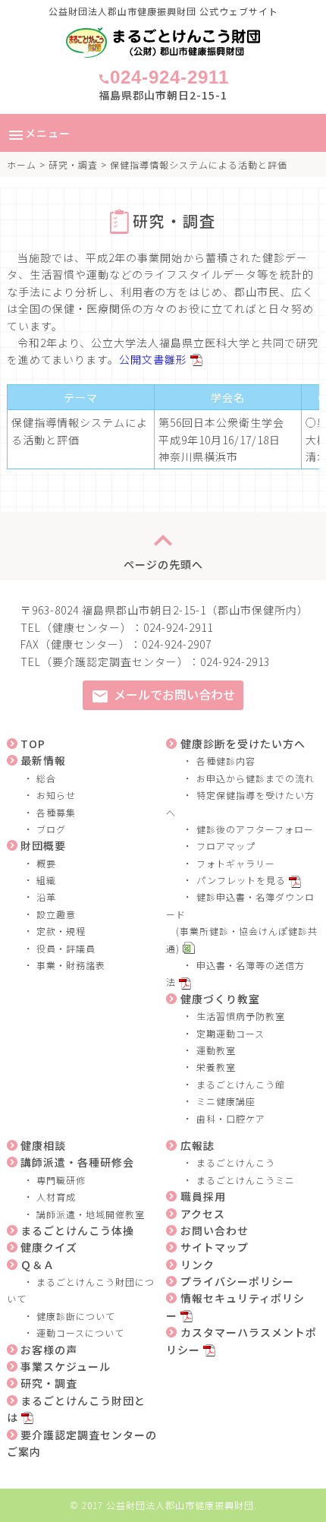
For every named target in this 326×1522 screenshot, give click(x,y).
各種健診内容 (225, 760)
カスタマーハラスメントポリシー (241, 1340)
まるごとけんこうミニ (245, 1179)
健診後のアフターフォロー (255, 829)
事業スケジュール (65, 1366)
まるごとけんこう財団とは (76, 1409)
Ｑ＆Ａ (37, 1264)
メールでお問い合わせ (163, 695)
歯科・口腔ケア (230, 1118)
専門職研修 (61, 1179)
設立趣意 (56, 914)
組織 (46, 879)
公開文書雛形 (153, 359)
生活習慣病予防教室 (240, 1015)
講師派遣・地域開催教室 (90, 1214)
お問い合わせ (214, 1230)
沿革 (46, 896)
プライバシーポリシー (237, 1281)
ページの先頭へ (163, 546)
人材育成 (56, 1196)
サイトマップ (214, 1247)
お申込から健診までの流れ (255, 778)
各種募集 (56, 812)
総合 (46, 778)
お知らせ (56, 794)
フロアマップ (225, 845)
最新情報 (43, 760)
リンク (197, 1264)
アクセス (202, 1213)
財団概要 (43, 845)
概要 (46, 863)
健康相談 (43, 1145)
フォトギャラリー (235, 863)
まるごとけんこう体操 (77, 1230)
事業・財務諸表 (70, 964)
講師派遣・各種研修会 (77, 1162)
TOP (32, 743)
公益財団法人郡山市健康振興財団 (180, 1504)
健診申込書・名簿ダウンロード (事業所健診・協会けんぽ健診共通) (242, 922)
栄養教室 (216, 1066)
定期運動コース (230, 1033)
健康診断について (75, 1315)
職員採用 (203, 1196)
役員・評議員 (66, 948)
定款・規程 (61, 930)
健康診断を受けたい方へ (243, 743)
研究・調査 (73, 164)
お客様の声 (48, 1349)
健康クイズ (48, 1247)
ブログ (51, 829)
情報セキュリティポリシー (235, 1306)
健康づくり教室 (220, 998)
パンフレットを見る (241, 879)
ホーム (21, 164)
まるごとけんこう (235, 1162)
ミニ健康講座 (225, 1100)
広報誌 (197, 1145)
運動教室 (216, 1050)
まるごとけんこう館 (240, 1084)
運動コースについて (80, 1332)
